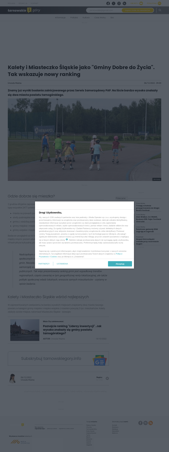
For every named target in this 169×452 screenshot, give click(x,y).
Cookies (53, 256)
